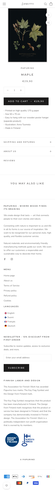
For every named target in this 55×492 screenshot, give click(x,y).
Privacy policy (10, 290)
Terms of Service (11, 285)
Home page (9, 275)
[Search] (45, 4)
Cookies (7, 300)
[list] (10, 319)
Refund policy (10, 295)
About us (10, 151)
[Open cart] (51, 3)
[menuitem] (9, 313)
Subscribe (16, 367)
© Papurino (27, 459)
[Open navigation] (4, 4)
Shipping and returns (19, 142)
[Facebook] (5, 259)
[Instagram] (12, 259)
